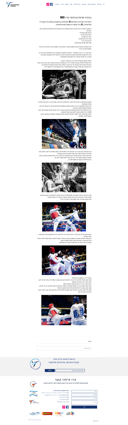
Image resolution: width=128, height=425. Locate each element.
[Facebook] (51, 4)
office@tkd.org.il (61, 402)
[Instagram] (47, 4)
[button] (99, 4)
